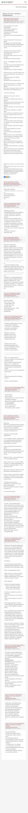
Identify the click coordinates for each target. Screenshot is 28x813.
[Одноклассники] (7, 177)
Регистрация (23, 7)
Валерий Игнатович (12, 698)
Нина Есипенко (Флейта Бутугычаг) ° (14, 184)
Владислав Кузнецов (14, 18)
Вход (17, 7)
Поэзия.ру (8, 2)
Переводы (16, 19)
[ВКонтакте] (5, 177)
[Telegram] (9, 177)
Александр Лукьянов (10, 418)
